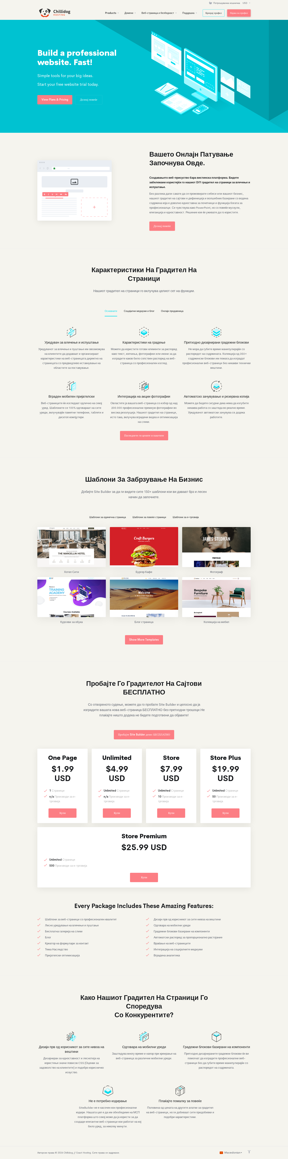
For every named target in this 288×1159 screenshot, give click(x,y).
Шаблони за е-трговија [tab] (186, 517)
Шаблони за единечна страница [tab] (107, 517)
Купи (63, 813)
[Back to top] (249, 1152)
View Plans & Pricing (55, 99)
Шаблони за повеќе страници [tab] (149, 517)
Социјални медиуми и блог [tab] (139, 311)
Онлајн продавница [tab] (172, 311)
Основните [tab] (111, 311)
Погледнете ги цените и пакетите (144, 435)
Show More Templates (144, 639)
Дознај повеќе (88, 99)
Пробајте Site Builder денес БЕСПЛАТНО (144, 734)
